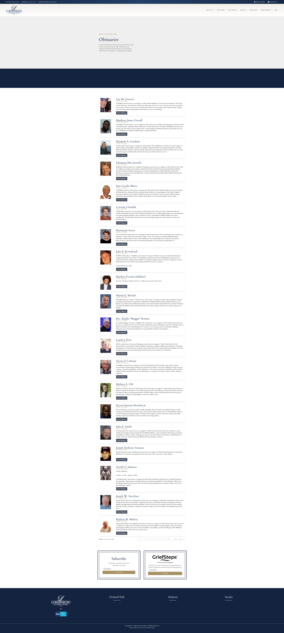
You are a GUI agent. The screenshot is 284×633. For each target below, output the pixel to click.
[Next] (183, 539)
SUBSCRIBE (119, 572)
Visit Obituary (121, 113)
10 (168, 539)
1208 (176, 539)
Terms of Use (142, 628)
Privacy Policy (133, 628)
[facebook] (61, 609)
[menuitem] (210, 10)
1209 (180, 539)
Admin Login (151, 628)
